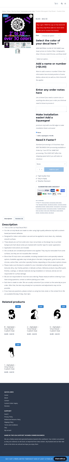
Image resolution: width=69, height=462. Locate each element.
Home (6, 395)
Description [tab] (8, 218)
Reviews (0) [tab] (19, 218)
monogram (57, 206)
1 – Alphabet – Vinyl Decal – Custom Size (9, 367)
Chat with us (60, 459)
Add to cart (54, 169)
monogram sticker (52, 208)
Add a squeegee (45, 136)
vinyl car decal (39, 210)
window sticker (44, 212)
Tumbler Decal (61, 208)
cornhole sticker (62, 204)
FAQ (5, 427)
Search (6, 414)
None (39, 132)
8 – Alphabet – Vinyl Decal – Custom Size (10, 329)
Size (37, 35)
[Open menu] (65, 3)
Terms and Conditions (11, 425)
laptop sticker (49, 206)
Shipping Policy (8, 422)
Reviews (7, 406)
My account (7, 430)
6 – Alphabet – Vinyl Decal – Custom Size (55, 329)
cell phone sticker (52, 204)
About (6, 398)
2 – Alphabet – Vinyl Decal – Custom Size (32, 329)
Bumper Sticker (43, 204)
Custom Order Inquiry (11, 403)
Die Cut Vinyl (45, 202)
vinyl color (47, 210)
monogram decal (41, 208)
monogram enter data (55, 202)
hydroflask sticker (40, 206)
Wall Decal (53, 210)
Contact (6, 400)
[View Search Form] (61, 3)
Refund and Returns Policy (12, 419)
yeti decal (51, 212)
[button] (31, 16)
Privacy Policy (8, 417)
